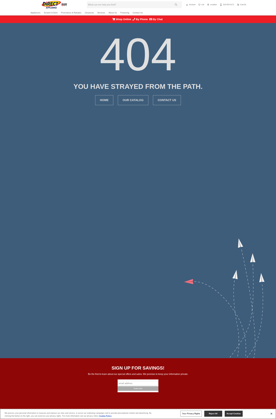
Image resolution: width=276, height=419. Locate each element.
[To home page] (54, 4)
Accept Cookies (234, 414)
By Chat (157, 19)
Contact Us (138, 13)
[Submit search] (176, 4)
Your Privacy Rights (191, 414)
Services (101, 13)
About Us (113, 13)
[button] (187, 4)
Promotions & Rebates (71, 13)
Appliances (35, 13)
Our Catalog (133, 100)
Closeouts (89, 13)
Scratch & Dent (50, 13)
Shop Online (124, 19)
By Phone (142, 19)
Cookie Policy (105, 416)
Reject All (213, 414)
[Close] (271, 414)
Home (104, 100)
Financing (124, 13)
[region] (138, 414)
